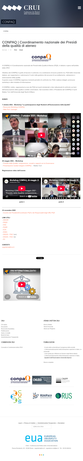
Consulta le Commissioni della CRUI (12, 347)
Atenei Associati (48, 326)
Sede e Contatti (5, 333)
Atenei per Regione (49, 328)
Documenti (4, 327)
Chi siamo (4, 324)
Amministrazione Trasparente (9, 337)
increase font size (11, 50)
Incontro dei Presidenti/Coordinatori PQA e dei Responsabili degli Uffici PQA (29, 213)
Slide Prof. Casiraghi (10, 109)
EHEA (5, 232)
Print (15, 50)
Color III (43, 454)
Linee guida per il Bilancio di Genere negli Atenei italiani (60, 353)
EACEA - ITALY (8, 234)
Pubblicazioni (5, 331)
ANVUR (5, 220)
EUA (4, 229)
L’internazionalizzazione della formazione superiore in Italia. (62, 355)
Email (21, 50)
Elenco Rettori (48, 324)
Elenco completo (48, 362)
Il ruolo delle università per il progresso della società (59, 347)
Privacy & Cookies (30, 423)
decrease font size (9, 50)
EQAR (5, 227)
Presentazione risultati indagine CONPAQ (17, 166)
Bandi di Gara (5, 335)
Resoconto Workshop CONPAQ (14, 107)
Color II (41, 454)
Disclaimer (61, 423)
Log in (20, 423)
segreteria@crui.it (8, 247)
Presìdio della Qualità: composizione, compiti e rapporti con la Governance (28, 163)
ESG (4, 225)
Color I (39, 454)
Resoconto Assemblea (7, 329)
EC (4, 239)
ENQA (5, 222)
